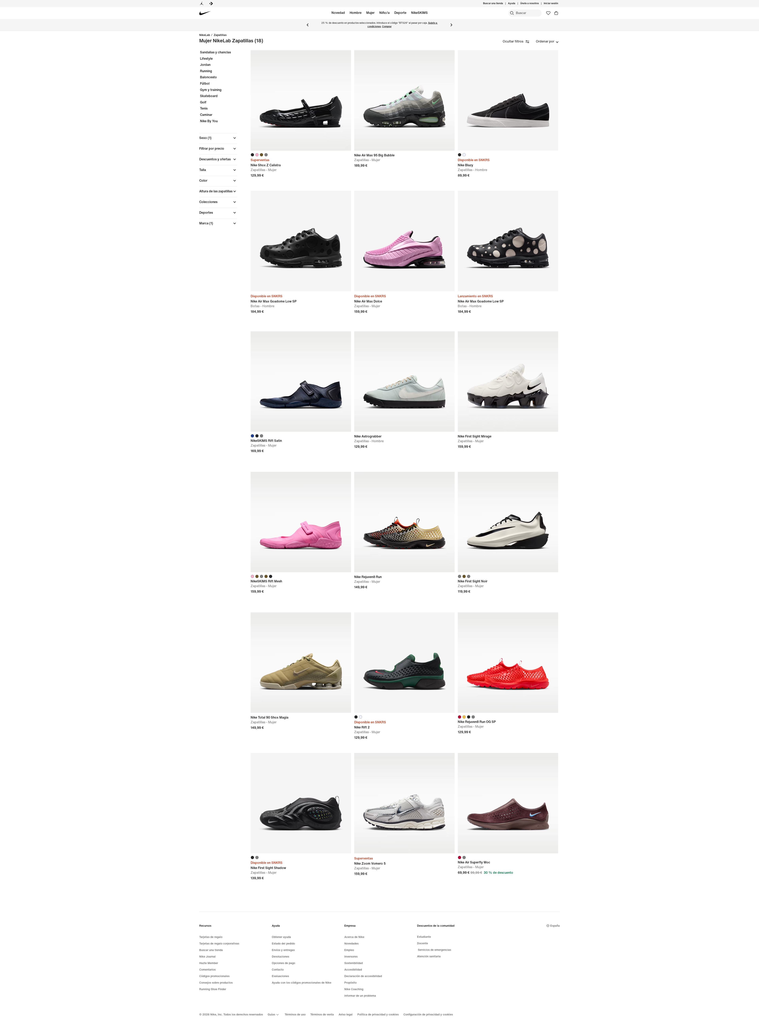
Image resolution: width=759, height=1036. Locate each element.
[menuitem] (516, 3)
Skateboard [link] (209, 96)
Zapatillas (220, 35)
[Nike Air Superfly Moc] (508, 803)
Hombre (356, 12)
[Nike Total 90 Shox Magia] (301, 662)
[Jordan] (201, 3)
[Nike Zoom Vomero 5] (404, 803)
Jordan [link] (205, 64)
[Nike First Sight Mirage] (508, 381)
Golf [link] (203, 102)
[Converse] (211, 3)
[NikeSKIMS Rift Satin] (301, 381)
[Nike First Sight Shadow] (301, 803)
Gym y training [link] (211, 90)
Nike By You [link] (209, 121)
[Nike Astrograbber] (404, 381)
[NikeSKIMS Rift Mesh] (301, 522)
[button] (218, 138)
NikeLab (204, 35)
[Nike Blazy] (508, 100)
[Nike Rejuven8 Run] (404, 522)
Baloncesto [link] (208, 77)
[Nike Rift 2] (404, 662)
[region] (215, 141)
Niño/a (384, 12)
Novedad (338, 12)
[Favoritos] (548, 13)
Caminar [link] (206, 114)
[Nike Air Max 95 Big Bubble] (404, 100)
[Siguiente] (451, 25)
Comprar (387, 26)
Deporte (400, 12)
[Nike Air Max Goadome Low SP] (301, 241)
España (555, 925)
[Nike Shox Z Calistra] (301, 100)
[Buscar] (511, 13)
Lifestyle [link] (206, 58)
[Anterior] (308, 25)
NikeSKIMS (419, 12)
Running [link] (206, 71)
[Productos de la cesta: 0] (556, 13)
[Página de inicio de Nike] (205, 13)
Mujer (370, 12)
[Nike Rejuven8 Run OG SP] (508, 662)
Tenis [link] (204, 108)
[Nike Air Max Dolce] (404, 241)
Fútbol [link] (205, 83)
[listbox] (547, 41)
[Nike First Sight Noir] (508, 522)
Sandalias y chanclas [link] (215, 52)
